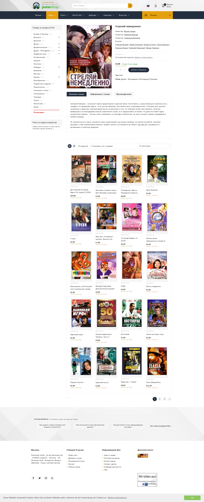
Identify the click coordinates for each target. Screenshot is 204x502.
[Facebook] (33, 478)
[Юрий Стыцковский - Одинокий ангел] (106, 361)
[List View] (74, 146)
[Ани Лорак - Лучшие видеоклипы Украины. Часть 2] (106, 313)
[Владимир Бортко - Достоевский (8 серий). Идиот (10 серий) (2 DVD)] (81, 168)
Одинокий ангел (102, 382)
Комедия (153, 79)
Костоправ (125, 334)
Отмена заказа (74, 467)
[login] (156, 5)
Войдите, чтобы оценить (144, 57)
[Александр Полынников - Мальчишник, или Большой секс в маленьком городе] (81, 265)
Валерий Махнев (131, 35)
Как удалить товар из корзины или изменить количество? (52, 426)
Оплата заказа (109, 461)
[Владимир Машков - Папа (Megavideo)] (157, 361)
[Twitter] (39, 478)
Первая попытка (76, 382)
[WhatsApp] (52, 478)
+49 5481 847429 (48, 2)
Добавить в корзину (138, 70)
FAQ (105, 470)
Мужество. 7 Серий (128, 382)
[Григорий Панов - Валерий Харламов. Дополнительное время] (106, 265)
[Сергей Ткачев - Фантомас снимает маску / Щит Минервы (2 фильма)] (106, 169)
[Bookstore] (46, 5)
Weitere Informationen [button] (117, 498)
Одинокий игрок (76, 334)
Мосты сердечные (153, 286)
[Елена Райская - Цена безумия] (157, 169)
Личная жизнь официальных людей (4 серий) (155, 240)
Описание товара (76, 94)
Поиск (130, 5)
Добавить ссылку (75, 458)
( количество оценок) (124, 57)
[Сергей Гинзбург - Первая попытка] (81, 361)
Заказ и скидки (109, 455)
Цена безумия (151, 190)
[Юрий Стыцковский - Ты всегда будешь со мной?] (132, 217)
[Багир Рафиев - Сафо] (132, 265)
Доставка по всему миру (50, 4)
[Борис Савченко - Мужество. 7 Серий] (132, 361)
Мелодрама (144, 79)
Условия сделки (110, 464)
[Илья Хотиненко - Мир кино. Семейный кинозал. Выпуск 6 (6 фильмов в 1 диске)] (106, 216)
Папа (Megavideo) (153, 382)
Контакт (71, 464)
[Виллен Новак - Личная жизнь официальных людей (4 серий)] (157, 217)
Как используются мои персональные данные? (90, 426)
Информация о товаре (100, 94)
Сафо (123, 286)
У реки (73, 239)
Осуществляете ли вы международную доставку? (128, 426)
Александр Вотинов (132, 38)
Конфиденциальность (112, 467)
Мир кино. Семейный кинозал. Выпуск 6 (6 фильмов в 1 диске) (104, 239)
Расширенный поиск (76, 461)
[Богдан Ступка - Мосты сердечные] (157, 265)
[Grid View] (70, 146)
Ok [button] (192, 498)
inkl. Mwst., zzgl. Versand (121, 65)
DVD (121, 75)
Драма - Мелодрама (129, 79)
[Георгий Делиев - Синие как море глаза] (157, 313)
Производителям (123, 94)
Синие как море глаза (155, 334)
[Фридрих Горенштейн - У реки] (81, 217)
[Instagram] (46, 478)
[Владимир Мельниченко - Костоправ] (132, 313)
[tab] (77, 94)
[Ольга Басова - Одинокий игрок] (81, 313)
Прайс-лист (73, 455)
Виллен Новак (129, 31)
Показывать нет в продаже (103, 146)
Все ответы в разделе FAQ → (161, 426)
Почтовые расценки (112, 458)
